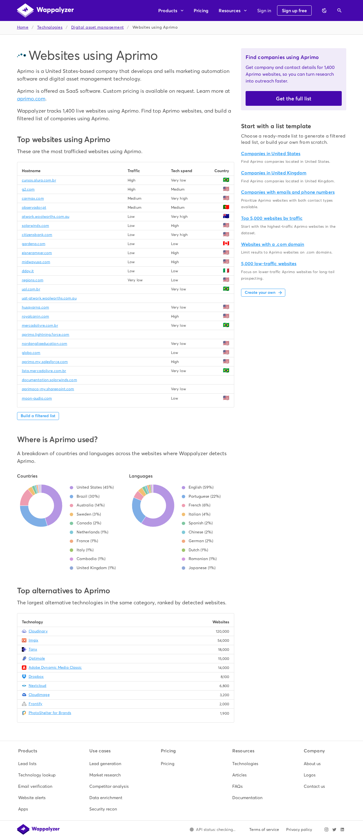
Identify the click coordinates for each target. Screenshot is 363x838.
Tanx (33, 649)
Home (23, 27)
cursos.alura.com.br (39, 180)
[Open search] (339, 10)
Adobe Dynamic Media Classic (55, 667)
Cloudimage (39, 695)
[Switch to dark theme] (324, 10)
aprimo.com (31, 98)
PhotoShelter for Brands (50, 713)
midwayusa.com (36, 262)
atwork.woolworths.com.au (45, 216)
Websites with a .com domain (272, 244)
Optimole (37, 658)
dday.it (28, 271)
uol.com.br (31, 289)
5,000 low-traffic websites (269, 263)
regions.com (32, 280)
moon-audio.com (37, 398)
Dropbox (36, 676)
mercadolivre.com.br (40, 325)
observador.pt (34, 207)
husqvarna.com (35, 307)
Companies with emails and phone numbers (288, 192)
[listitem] (39, 763)
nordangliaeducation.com (44, 343)
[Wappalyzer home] (45, 10)
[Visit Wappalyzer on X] (334, 829)
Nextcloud (38, 685)
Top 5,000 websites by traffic (272, 218)
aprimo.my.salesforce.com (45, 362)
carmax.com (33, 198)
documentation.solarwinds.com (49, 380)
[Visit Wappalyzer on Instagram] (326, 829)
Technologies (49, 27)
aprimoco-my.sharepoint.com (48, 389)
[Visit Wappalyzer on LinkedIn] (342, 829)
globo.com (31, 353)
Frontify (36, 704)
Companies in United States (271, 153)
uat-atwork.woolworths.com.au (49, 298)
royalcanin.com (35, 316)
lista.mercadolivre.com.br (44, 371)
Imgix (34, 640)
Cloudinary (38, 631)
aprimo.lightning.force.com (45, 334)
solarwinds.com (35, 225)
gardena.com (33, 244)
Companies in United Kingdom (274, 173)
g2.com (28, 189)
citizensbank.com (37, 235)
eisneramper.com (37, 253)
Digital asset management (97, 27)
